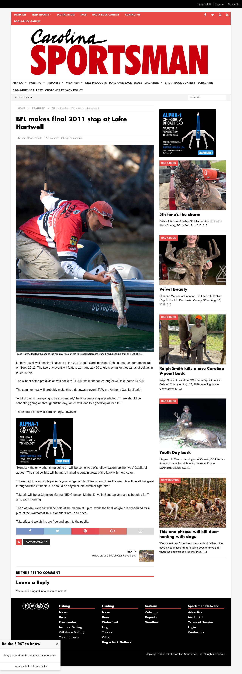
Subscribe (234, 3)
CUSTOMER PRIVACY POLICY (64, 90)
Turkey (107, 632)
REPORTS (53, 82)
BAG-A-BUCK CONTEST (105, 15)
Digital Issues (66, 15)
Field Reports (40, 15)
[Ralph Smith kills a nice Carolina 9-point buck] (192, 339)
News (63, 612)
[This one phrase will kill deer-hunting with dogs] (192, 503)
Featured (53, 138)
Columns (151, 612)
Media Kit (20, 15)
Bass (62, 617)
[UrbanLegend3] (44, 463)
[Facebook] (205, 15)
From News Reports (31, 138)
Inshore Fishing (70, 627)
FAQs (84, 15)
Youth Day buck (175, 453)
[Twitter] (212, 15)
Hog (105, 627)
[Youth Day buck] (192, 423)
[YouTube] (220, 15)
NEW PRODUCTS (96, 82)
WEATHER (72, 82)
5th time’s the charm (179, 215)
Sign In (219, 3)
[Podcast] (227, 15)
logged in (37, 590)
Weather (151, 622)
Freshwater (67, 622)
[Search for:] (207, 97)
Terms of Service (200, 622)
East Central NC (36, 542)
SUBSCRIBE (205, 82)
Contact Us (132, 15)
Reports (151, 617)
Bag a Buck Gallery (116, 642)
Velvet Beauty (173, 289)
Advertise (195, 612)
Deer (105, 617)
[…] (205, 225)
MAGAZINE (151, 82)
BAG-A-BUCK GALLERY (27, 21)
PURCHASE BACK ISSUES (125, 82)
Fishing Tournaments (71, 138)
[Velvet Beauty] (192, 260)
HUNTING (35, 82)
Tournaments (69, 637)
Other (106, 637)
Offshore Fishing (71, 632)
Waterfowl (110, 622)
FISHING (17, 82)
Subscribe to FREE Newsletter (30, 666)
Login (192, 627)
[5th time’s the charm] (192, 185)
